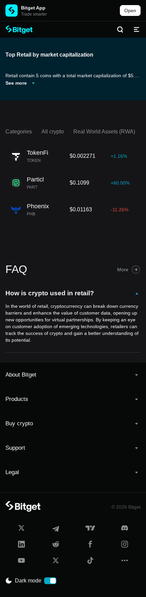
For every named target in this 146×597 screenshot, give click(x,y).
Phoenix (38, 206)
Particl (35, 179)
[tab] (73, 375)
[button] (73, 375)
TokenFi (37, 152)
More (122, 269)
